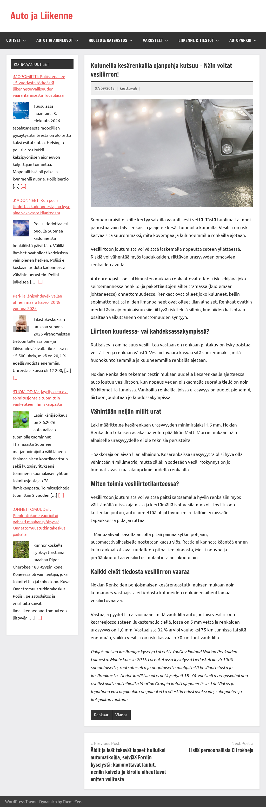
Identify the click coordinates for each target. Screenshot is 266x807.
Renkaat (101, 714)
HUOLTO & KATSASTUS (108, 40)
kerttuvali (128, 88)
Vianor (121, 714)
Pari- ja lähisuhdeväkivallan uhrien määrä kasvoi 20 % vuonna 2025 (37, 302)
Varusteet (153, 40)
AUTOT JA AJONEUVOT (54, 40)
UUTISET (13, 40)
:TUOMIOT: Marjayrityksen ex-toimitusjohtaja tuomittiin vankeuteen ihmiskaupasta (40, 397)
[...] (23, 186)
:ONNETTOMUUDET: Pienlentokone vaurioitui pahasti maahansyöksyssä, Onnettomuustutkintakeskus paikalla (39, 521)
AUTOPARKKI (240, 40)
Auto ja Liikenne (41, 15)
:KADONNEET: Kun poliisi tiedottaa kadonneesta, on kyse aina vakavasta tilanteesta (41, 206)
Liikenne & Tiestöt (196, 40)
